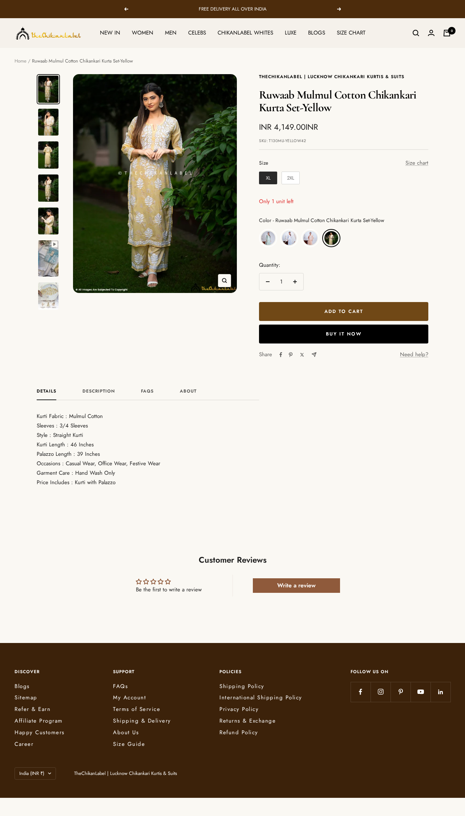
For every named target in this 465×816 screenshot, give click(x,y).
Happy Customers (40, 732)
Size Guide (129, 744)
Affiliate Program (39, 721)
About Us (126, 732)
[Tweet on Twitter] (302, 354)
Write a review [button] (296, 585)
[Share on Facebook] (280, 354)
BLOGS (316, 33)
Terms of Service (136, 709)
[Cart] (446, 33)
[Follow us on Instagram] (381, 692)
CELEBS (197, 33)
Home (21, 60)
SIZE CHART (351, 33)
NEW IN (110, 33)
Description (98, 391)
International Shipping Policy (260, 698)
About (188, 391)
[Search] (416, 33)
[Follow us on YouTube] (420, 692)
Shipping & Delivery (142, 721)
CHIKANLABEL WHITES (245, 33)
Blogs (22, 686)
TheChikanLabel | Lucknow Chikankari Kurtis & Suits (331, 76)
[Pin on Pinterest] (290, 354)
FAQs (147, 391)
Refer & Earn (32, 709)
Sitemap (26, 698)
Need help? (414, 354)
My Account (129, 698)
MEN (171, 33)
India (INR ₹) (31, 773)
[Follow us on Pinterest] (401, 692)
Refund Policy (238, 732)
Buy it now (344, 333)
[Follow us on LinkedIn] (440, 692)
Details (46, 391)
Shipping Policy (241, 686)
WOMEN (142, 33)
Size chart (416, 163)
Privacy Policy (239, 709)
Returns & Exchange (247, 721)
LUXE (290, 33)
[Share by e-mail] (314, 354)
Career (24, 744)
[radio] (268, 178)
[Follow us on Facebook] (361, 692)
